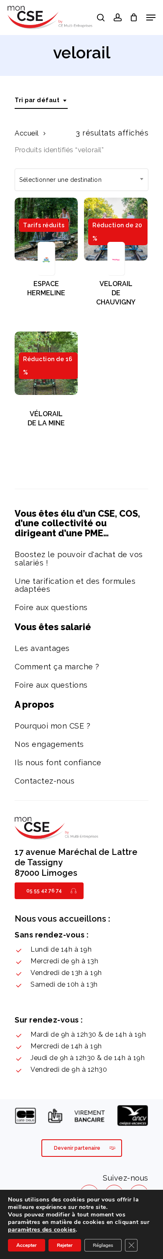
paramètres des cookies (42, 1230)
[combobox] (41, 100)
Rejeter (65, 1245)
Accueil (27, 133)
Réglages (103, 1245)
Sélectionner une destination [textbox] (60, 179)
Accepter (26, 1245)
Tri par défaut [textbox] (37, 100)
